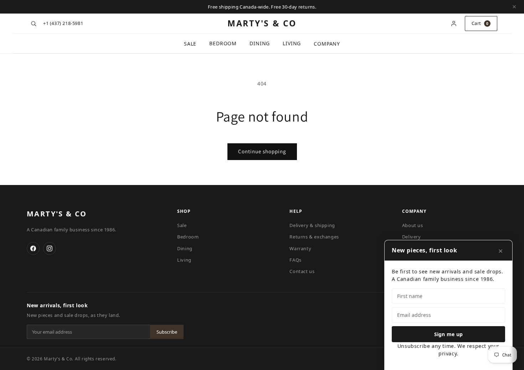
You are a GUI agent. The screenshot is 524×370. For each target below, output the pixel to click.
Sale (190, 43)
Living (292, 43)
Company (327, 43)
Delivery (411, 236)
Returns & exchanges (314, 236)
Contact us (301, 271)
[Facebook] (33, 248)
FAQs (295, 260)
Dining (260, 43)
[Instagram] (49, 248)
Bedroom (223, 43)
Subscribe (166, 332)
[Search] (33, 23)
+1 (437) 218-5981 (63, 23)
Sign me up (448, 334)
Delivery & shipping (312, 225)
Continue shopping (262, 151)
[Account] (454, 23)
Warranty (300, 248)
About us (412, 225)
